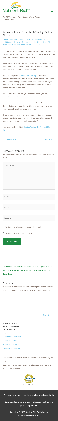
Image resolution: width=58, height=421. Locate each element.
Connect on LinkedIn (11, 349)
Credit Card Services (29, 384)
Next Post (49, 140)
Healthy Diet (25, 39)
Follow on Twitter (10, 340)
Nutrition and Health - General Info (17, 42)
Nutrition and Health (40, 39)
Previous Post (10, 140)
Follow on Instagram (11, 345)
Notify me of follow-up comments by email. (23, 227)
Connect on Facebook (12, 336)
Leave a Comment (10, 39)
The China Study (40, 42)
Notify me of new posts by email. (19, 234)
